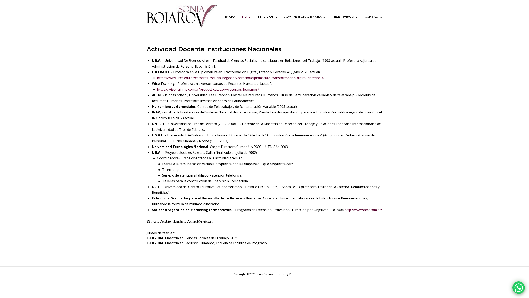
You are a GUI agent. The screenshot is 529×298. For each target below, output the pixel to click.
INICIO (230, 16)
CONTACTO (373, 16)
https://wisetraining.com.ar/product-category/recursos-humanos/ (208, 89)
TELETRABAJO (343, 16)
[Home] (182, 16)
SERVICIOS (266, 16)
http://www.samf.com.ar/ (363, 210)
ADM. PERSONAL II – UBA (302, 16)
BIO (244, 16)
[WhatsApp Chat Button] (518, 287)
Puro (292, 274)
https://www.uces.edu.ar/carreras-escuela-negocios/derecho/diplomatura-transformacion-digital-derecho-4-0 (241, 78)
